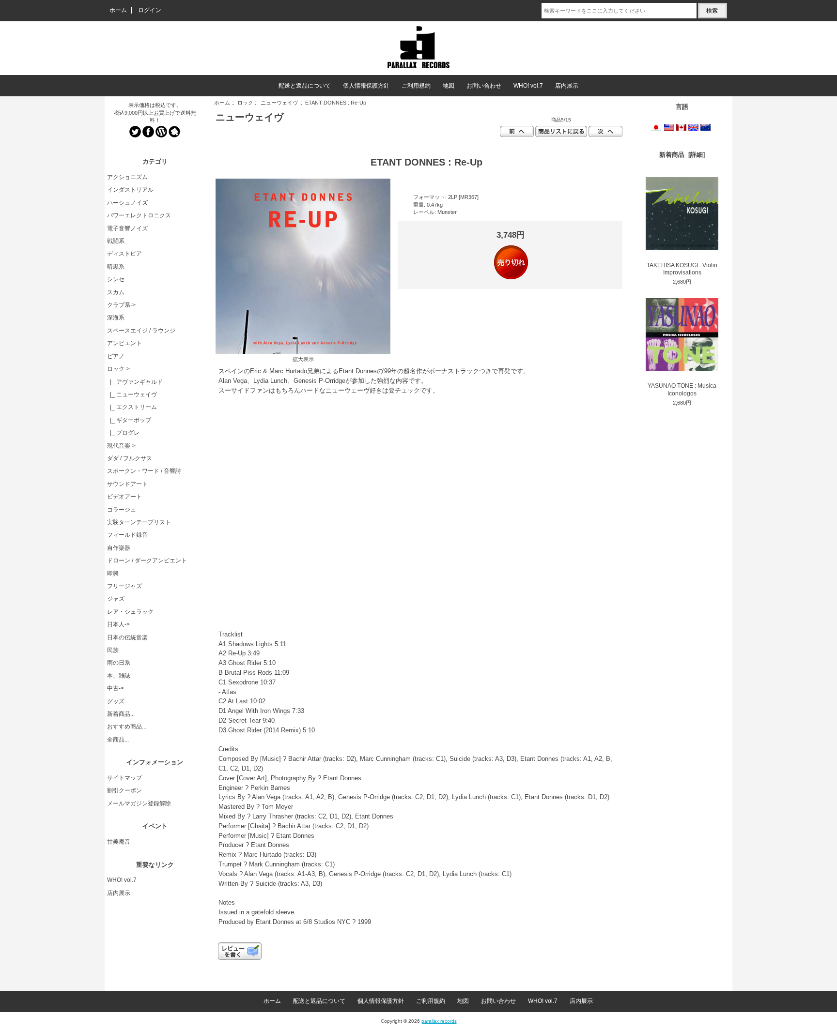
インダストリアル (130, 189)
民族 (113, 650)
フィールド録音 (127, 534)
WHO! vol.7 (528, 85)
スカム (115, 292)
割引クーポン (124, 790)
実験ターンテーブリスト (139, 522)
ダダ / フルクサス (129, 458)
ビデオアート (124, 496)
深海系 (115, 317)
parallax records (439, 1021)
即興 (113, 573)
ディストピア (124, 253)
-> (118, 368)
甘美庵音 (118, 841)
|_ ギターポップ (129, 420)
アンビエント (124, 343)
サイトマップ (124, 777)
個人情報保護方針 (366, 85)
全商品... (118, 739)
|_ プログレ (123, 432)
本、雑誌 (118, 675)
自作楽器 (118, 548)
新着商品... (121, 714)
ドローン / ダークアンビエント (147, 560)
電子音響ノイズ (127, 228)
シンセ (115, 279)
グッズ (115, 701)
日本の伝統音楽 (127, 637)
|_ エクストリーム (132, 407)
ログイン (149, 10)
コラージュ (121, 509)
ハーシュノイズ (127, 202)
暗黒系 (115, 266)
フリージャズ (124, 586)
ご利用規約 (416, 85)
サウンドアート (127, 484)
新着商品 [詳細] (682, 154)
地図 (448, 85)
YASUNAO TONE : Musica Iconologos (682, 389)
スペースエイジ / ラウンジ (141, 330)
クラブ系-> (121, 305)
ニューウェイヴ (279, 103)
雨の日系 (118, 662)
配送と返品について (305, 85)
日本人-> (118, 624)
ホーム (118, 10)
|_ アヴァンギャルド (135, 382)
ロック (245, 103)
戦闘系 (115, 241)
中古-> (115, 688)
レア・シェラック (130, 611)
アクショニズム (127, 177)
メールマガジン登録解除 (139, 803)
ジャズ (115, 598)
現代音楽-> (121, 445)
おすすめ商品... (126, 726)
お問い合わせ (483, 85)
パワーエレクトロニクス (139, 215)
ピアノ (115, 356)
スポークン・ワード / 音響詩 (144, 471)
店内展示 (566, 85)
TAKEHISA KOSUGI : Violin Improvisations (682, 269)
